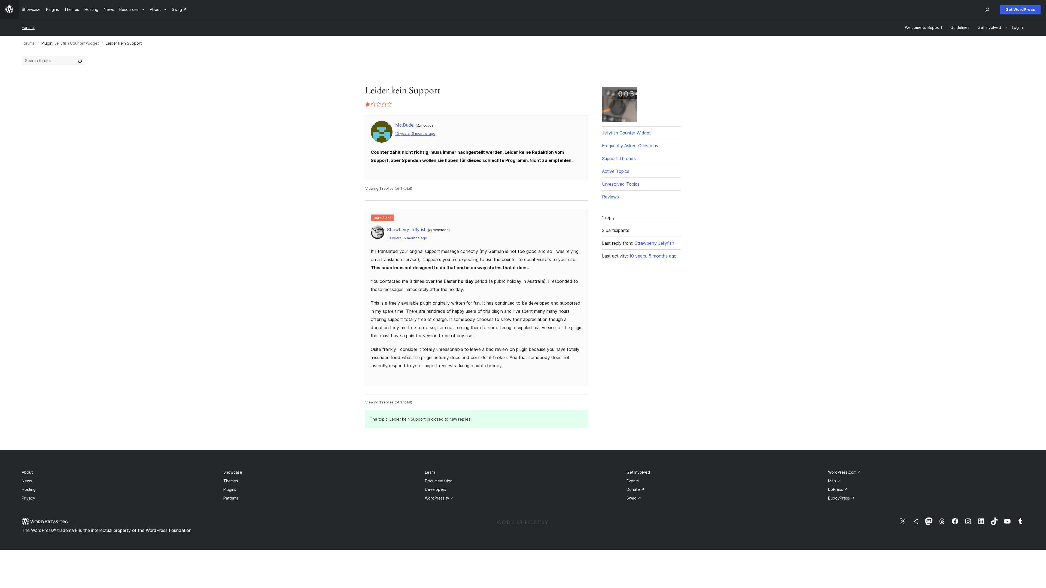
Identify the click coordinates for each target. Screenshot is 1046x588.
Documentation (438, 481)
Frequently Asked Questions (630, 145)
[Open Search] (987, 9)
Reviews (610, 197)
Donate (635, 489)
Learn (430, 472)
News (27, 481)
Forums (28, 27)
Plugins (229, 489)
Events (633, 481)
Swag (634, 498)
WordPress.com (844, 472)
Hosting (29, 489)
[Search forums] (80, 60)
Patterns (231, 498)
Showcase (232, 472)
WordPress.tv (439, 498)
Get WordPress (1020, 9)
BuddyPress (841, 498)
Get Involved (638, 472)
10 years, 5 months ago (415, 133)
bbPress (838, 489)
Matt (834, 481)
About (27, 472)
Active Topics (615, 171)
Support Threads (619, 158)
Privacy (28, 498)
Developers (435, 489)
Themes (230, 481)
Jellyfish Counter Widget (76, 43)
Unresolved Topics (621, 184)
